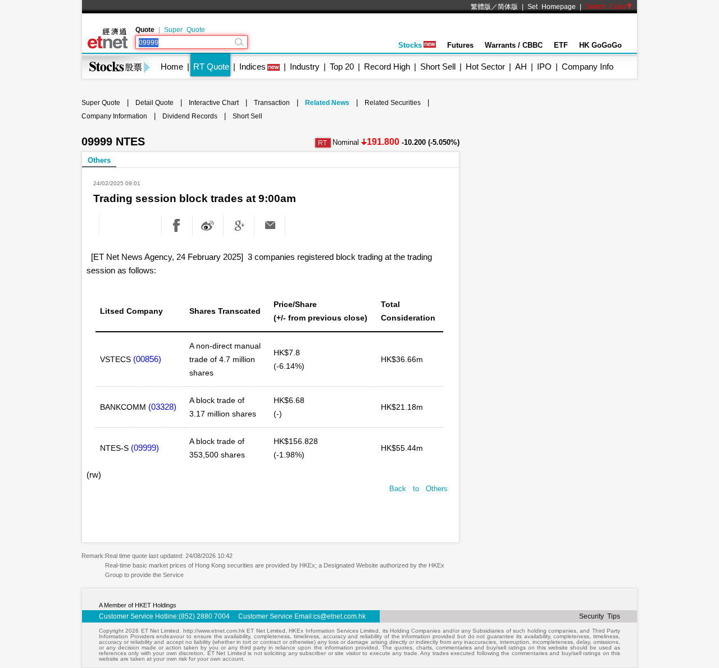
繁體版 (481, 7)
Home (172, 66)
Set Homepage (551, 7)
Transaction (272, 103)
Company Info (587, 66)
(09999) (145, 447)
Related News (327, 103)
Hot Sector (485, 66)
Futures (460, 45)
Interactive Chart (214, 103)
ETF (561, 45)
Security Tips (599, 616)
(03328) (162, 406)
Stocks (410, 45)
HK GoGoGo (600, 45)
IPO (544, 66)
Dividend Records (189, 116)
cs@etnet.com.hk (339, 616)
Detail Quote (154, 103)
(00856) (147, 359)
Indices (252, 66)
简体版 (508, 7)
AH (521, 66)
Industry (305, 66)
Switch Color (605, 7)
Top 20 (342, 66)
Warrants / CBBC (514, 45)
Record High (387, 66)
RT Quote (211, 66)
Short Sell (438, 66)
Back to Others (418, 488)
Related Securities (393, 103)
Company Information (114, 116)
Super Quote (184, 30)
